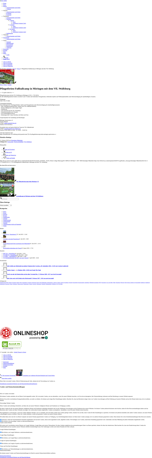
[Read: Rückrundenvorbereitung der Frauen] (4, 246)
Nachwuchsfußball (18, 141)
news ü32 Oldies (109, 282)
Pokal (126, 282)
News (1, 84)
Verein (4, 226)
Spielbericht (147, 282)
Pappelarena (118, 282)
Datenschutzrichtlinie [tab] (5, 450)
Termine (9, 84)
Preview (5, 214)
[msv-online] (3, 0)
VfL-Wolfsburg (28, 141)
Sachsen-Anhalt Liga (131, 282)
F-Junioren (29, 282)
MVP (100, 282)
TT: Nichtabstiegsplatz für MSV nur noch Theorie (15, 258)
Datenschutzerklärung (5, 455)
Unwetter (34, 284)
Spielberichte (6, 217)
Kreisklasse (66, 282)
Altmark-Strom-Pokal (4, 282)
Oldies (114, 282)
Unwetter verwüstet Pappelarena (11, 239)
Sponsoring (7, 284)
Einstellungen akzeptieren (6, 383)
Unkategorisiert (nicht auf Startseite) (12, 224)
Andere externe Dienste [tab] (6, 422)
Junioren (62, 282)
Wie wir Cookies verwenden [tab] (7, 393)
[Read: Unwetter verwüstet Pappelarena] (4, 237)
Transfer (5, 223)
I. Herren (54, 282)
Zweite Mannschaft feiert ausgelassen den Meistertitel (16, 243)
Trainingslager (6, 221)
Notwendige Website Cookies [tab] (7, 403)
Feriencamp (10, 141)
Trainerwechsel (7, 220)
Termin (11, 284)
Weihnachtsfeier (49, 284)
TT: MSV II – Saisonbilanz (10, 255)
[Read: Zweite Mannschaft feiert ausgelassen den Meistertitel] (4, 242)
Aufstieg (10, 282)
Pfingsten (122, 282)
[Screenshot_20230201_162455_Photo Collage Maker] (8, 83)
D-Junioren (14, 282)
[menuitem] (77, 3)
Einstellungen (33, 383)
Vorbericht (43, 284)
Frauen (37, 282)
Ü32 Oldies (60, 284)
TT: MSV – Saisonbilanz (9, 256)
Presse (5, 84)
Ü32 (57, 284)
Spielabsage (143, 282)
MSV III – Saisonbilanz (9, 253)
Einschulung (24, 282)
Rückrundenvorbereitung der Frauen (12, 248)
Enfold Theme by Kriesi (20, 352)
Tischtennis (15, 284)
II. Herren (58, 282)
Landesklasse (86, 282)
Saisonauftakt (137, 282)
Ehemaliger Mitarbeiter (17, 140)
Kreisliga (70, 282)
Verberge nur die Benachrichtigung (21, 383)
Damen (18, 282)
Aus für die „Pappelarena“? (10, 234)
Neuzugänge (103, 282)
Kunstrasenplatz (81, 282)
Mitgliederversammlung (94, 282)
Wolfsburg (54, 284)
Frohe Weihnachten (43, 282)
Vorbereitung (38, 284)
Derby (21, 282)
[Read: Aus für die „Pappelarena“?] (4, 233)
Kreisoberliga (75, 282)
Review (5, 216)
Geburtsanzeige (50, 282)
